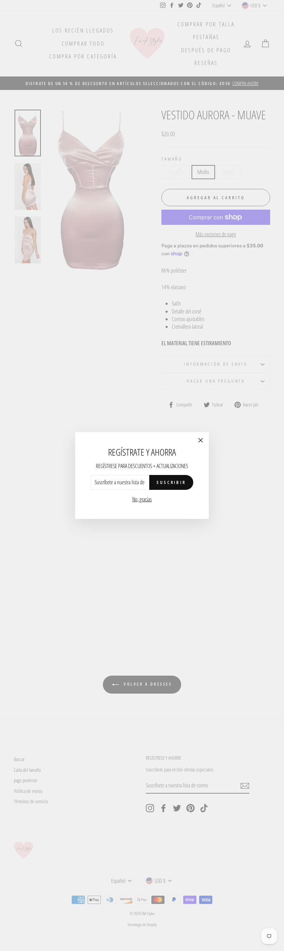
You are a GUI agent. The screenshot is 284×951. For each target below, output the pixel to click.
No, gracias (142, 499)
